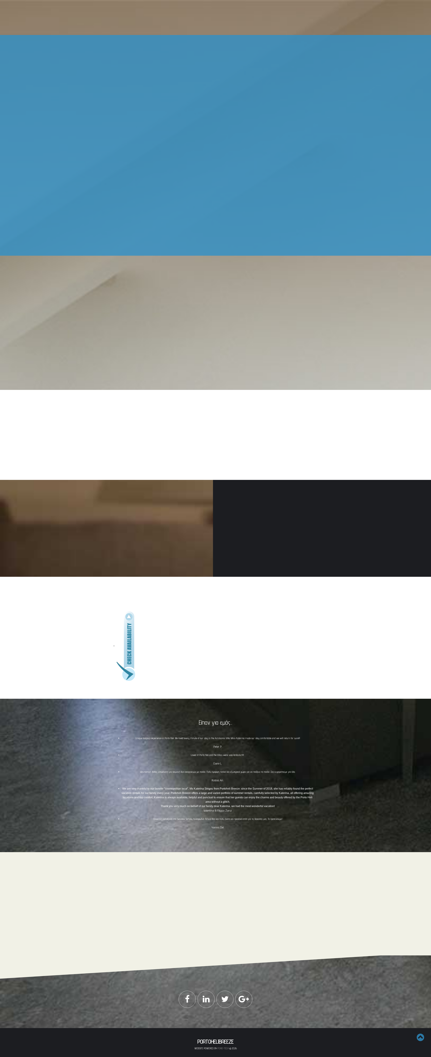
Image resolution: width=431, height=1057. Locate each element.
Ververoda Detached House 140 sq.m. (211, 72)
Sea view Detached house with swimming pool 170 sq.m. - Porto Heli (212, 171)
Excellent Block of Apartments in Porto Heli (212, 139)
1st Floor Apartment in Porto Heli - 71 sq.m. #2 (211, 132)
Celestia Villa (199, 91)
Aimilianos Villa (201, 86)
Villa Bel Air (199, 228)
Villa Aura (198, 77)
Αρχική (219, 40)
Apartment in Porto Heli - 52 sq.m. (210, 150)
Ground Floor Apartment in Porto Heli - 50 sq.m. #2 (212, 110)
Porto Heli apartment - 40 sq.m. (209, 177)
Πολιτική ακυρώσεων (177, 911)
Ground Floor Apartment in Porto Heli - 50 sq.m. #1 (212, 102)
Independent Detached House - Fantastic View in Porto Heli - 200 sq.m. (209, 162)
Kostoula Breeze (201, 199)
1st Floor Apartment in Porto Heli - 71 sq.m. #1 (211, 124)
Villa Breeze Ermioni (203, 223)
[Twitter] (225, 999)
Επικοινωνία (218, 249)
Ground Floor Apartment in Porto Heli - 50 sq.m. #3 (212, 117)
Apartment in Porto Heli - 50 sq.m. (210, 96)
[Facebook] (187, 999)
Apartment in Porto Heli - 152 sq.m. (210, 154)
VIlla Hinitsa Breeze (203, 218)
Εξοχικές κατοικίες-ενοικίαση (219, 189)
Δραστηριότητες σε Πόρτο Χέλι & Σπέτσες (219, 240)
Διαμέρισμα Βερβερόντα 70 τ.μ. (208, 204)
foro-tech (223, 1048)
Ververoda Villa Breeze (204, 82)
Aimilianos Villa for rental (206, 209)
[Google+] (243, 999)
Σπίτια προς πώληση (219, 50)
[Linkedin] (206, 999)
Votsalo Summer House (205, 213)
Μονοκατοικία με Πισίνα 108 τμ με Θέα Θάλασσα (211, 67)
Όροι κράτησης (174, 907)
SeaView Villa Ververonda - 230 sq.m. (212, 145)
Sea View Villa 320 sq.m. (205, 60)
